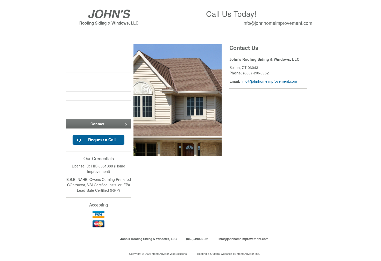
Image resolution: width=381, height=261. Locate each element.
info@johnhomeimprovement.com (277, 22)
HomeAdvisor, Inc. (248, 253)
